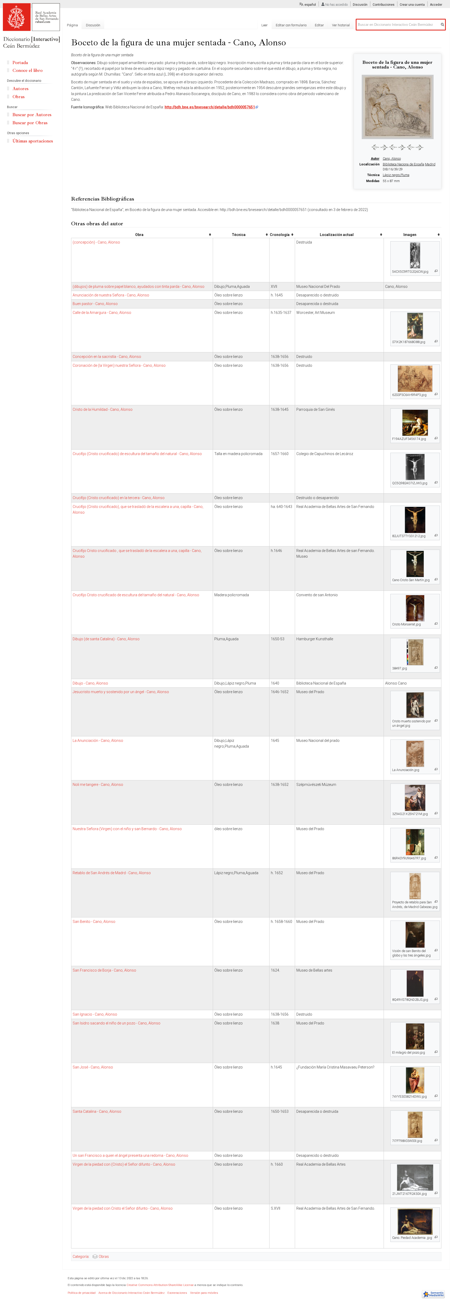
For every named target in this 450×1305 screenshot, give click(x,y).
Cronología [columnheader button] (280, 235)
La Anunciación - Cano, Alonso (98, 740)
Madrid (430, 164)
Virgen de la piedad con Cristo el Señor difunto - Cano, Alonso (123, 1208)
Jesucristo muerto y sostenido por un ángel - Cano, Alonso (121, 692)
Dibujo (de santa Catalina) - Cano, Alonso (106, 639)
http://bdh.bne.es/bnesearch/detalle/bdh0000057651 (210, 107)
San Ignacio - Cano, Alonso (95, 1014)
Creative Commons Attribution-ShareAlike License (160, 1285)
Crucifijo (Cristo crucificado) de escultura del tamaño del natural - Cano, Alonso (137, 454)
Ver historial (341, 25)
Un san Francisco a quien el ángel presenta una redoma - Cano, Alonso (130, 1155)
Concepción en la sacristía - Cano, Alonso (107, 357)
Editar (319, 25)
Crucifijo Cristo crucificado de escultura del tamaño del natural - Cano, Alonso (136, 595)
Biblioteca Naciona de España (403, 164)
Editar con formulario (291, 25)
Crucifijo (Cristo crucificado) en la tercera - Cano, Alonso (119, 498)
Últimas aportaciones (32, 141)
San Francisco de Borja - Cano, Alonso (104, 970)
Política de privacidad (82, 1293)
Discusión (360, 5)
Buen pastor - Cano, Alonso (95, 304)
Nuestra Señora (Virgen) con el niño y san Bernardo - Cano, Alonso (127, 829)
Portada (20, 62)
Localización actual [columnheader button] (337, 235)
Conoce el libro (27, 70)
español (310, 5)
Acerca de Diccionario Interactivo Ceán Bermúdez (131, 1293)
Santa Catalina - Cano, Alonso (97, 1111)
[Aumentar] (436, 271)
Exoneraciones (177, 1293)
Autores (20, 88)
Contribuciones (384, 5)
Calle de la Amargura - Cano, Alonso (102, 312)
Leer (264, 25)
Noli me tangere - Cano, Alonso (98, 784)
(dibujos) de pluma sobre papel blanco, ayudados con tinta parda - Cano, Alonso (138, 286)
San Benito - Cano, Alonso (94, 921)
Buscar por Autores (31, 115)
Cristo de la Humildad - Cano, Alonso (103, 409)
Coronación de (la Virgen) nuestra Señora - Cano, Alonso (119, 365)
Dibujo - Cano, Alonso (90, 683)
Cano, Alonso (392, 158)
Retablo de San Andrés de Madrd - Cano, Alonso (112, 873)
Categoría (81, 1256)
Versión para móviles (204, 1293)
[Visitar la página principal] (31, 26)
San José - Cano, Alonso (93, 1067)
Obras (104, 1256)
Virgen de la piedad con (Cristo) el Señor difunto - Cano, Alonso (124, 1164)
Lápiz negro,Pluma (396, 175)
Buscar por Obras (29, 123)
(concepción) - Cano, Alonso (96, 242)
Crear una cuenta (412, 5)
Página (72, 25)
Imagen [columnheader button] (409, 235)
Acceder (436, 5)
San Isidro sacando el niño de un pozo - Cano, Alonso (116, 1023)
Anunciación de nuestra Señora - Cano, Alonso (111, 295)
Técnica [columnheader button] (239, 235)
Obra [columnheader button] (139, 235)
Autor (375, 158)
